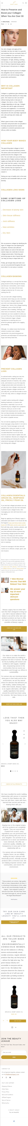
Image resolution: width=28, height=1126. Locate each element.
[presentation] (3, 744)
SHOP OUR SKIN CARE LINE (14, 704)
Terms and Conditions (7, 1095)
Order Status (5, 1089)
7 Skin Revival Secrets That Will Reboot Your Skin (18, 581)
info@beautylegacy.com (12, 1074)
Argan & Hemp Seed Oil (10, 763)
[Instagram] (6, 1077)
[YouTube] (10, 1077)
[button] (11, 771)
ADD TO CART (17, 1020)
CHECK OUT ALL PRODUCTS (14, 784)
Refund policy (5, 1103)
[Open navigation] (2, 2)
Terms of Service (6, 1100)
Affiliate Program (6, 1097)
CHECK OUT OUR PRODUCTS (14, 922)
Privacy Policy (5, 1092)
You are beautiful (14, 1112)
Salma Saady (6, 21)
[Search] (23, 3)
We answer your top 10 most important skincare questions (17, 594)
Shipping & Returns (7, 1086)
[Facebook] (2, 1077)
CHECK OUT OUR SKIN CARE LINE (14, 629)
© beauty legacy (14, 1110)
